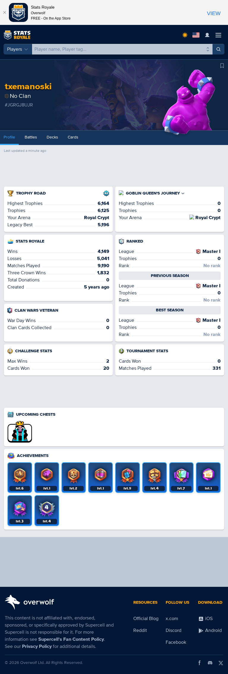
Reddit (140, 630)
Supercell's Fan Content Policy (71, 639)
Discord (173, 630)
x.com (172, 619)
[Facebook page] (199, 662)
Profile (9, 137)
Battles (31, 137)
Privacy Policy (37, 646)
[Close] (4, 12)
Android (213, 630)
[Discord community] (210, 662)
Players (14, 49)
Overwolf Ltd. (32, 662)
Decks (52, 137)
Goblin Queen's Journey (153, 193)
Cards (73, 137)
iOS (208, 619)
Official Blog (146, 619)
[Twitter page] (220, 662)
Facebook (176, 642)
